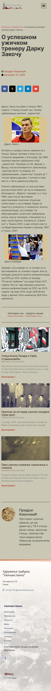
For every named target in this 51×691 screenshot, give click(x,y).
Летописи (8, 628)
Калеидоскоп (10, 632)
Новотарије (9, 611)
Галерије (8, 636)
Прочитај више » (8, 377)
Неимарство (9, 615)
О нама (7, 640)
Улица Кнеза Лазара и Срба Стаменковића (19, 357)
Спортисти (17, 27)
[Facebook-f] (5, 658)
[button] (43, 5)
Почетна (5, 27)
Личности (8, 620)
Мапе (6, 624)
